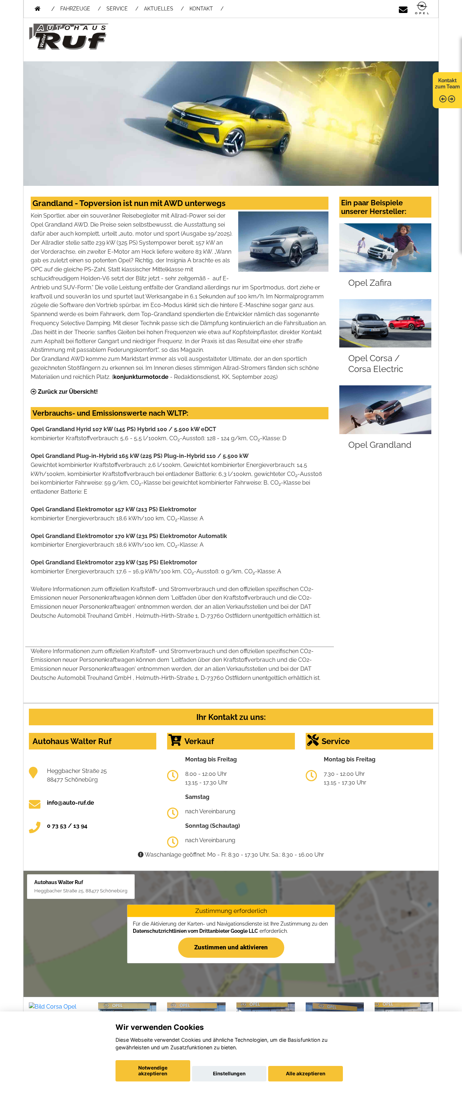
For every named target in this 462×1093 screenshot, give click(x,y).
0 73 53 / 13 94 (67, 825)
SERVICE (117, 9)
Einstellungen (229, 1073)
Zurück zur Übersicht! (67, 391)
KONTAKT (201, 9)
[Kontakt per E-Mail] (403, 8)
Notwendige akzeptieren (152, 1070)
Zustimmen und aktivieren (231, 947)
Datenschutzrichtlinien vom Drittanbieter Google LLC (195, 931)
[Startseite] (422, 8)
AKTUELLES (158, 9)
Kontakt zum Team (447, 83)
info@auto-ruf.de (70, 802)
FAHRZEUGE (75, 9)
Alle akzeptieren (305, 1073)
